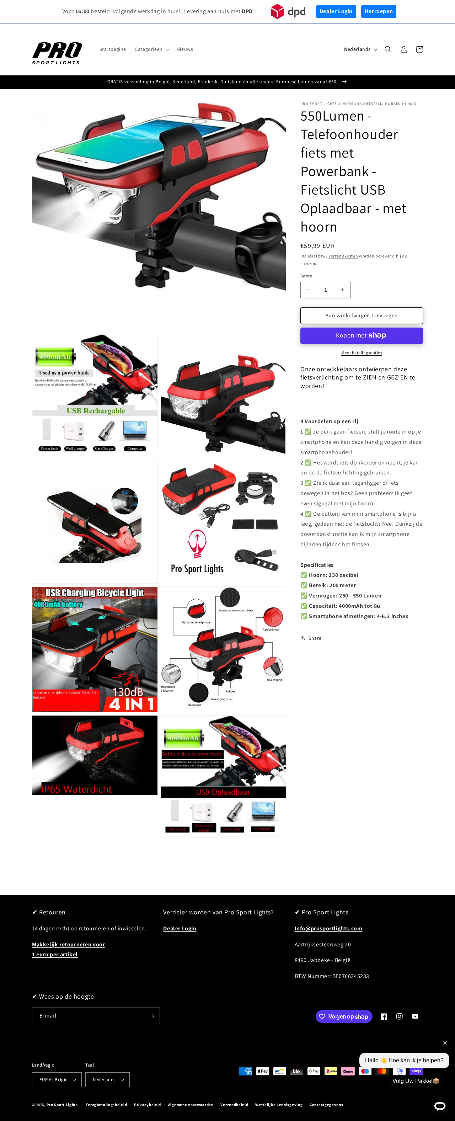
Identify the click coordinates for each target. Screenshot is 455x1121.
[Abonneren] (152, 1016)
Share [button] (315, 637)
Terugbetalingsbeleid (106, 1104)
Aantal (307, 276)
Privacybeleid (147, 1104)
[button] (151, 49)
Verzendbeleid (234, 1104)
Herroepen (379, 11)
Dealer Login (336, 11)
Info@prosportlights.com (329, 928)
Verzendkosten (343, 256)
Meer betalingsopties (361, 352)
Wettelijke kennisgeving (279, 1104)
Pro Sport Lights (62, 1104)
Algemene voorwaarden (191, 1104)
